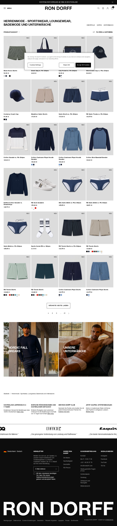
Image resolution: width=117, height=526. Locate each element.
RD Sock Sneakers (39, 203)
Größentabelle (84, 474)
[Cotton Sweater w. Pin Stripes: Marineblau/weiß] (17, 139)
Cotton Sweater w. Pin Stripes (17, 157)
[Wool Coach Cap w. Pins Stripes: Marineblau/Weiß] (99, 52)
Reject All (66, 65)
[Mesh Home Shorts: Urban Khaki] (17, 52)
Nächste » (68, 313)
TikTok (103, 466)
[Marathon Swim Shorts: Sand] (44, 95)
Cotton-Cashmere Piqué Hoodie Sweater (42, 158)
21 (64, 313)
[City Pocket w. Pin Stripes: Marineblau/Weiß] (72, 52)
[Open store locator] (103, 8)
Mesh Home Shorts (15, 71)
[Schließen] (112, 2)
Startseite (6, 393)
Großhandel (74, 520)
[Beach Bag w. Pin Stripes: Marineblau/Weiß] (44, 52)
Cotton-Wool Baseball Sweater (98, 157)
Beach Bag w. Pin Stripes (44, 71)
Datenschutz (17, 520)
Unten (99, 25)
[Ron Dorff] (58, 8)
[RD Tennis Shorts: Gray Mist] (17, 271)
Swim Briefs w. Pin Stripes (17, 246)
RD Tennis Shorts (97, 246)
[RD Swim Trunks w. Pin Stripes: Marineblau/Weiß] (99, 95)
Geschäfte (66, 464)
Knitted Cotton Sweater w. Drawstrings (13, 203)
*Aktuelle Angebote (51, 520)
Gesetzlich (40, 520)
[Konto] (107, 8)
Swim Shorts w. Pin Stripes (72, 114)
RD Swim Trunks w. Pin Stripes (99, 114)
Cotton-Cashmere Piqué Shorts (72, 289)
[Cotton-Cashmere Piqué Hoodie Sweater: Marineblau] (44, 139)
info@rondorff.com (86, 466)
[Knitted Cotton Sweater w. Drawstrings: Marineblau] (17, 184)
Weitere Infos (90, 412)
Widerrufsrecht (85, 486)
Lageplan (61, 520)
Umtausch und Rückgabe (85, 482)
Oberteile (91, 25)
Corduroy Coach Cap (15, 114)
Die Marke (66, 458)
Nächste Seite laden (58, 305)
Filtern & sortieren (104, 32)
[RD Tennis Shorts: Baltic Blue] (44, 271)
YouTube (104, 462)
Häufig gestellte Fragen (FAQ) (87, 470)
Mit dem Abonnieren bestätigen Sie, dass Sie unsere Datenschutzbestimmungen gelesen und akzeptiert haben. (46, 476)
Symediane (109, 520)
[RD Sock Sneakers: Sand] (44, 184)
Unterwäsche (109, 25)
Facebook (104, 459)
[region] (59, 61)
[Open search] (98, 8)
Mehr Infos (20, 412)
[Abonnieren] (56, 468)
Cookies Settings (35, 65)
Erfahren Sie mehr (64, 412)
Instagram (104, 456)
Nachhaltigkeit (67, 461)
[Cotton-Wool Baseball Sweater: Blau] (99, 139)
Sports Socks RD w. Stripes (43, 246)
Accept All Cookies (83, 65)
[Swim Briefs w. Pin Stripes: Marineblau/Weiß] (17, 227)
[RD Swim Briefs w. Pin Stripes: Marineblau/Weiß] (99, 184)
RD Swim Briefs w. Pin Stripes (99, 203)
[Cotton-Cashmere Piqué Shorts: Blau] (99, 271)
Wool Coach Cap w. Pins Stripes (99, 71)
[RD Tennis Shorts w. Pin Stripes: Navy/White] (72, 227)
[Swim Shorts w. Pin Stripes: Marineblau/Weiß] (72, 95)
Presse (67, 520)
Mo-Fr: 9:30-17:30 (86, 459)
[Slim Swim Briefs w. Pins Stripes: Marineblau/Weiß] (72, 184)
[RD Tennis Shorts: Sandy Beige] (99, 227)
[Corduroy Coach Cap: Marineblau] (17, 95)
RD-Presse (66, 468)
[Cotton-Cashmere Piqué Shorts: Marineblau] (72, 271)
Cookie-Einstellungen (29, 520)
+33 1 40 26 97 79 (86, 462)
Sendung (83, 477)
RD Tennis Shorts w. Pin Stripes (72, 246)
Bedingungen (8, 520)
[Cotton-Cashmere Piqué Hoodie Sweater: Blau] (72, 139)
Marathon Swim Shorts (41, 114)
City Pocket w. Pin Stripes (72, 71)
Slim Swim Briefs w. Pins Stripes (72, 203)
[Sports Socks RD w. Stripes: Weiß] (44, 227)
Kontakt (82, 456)
